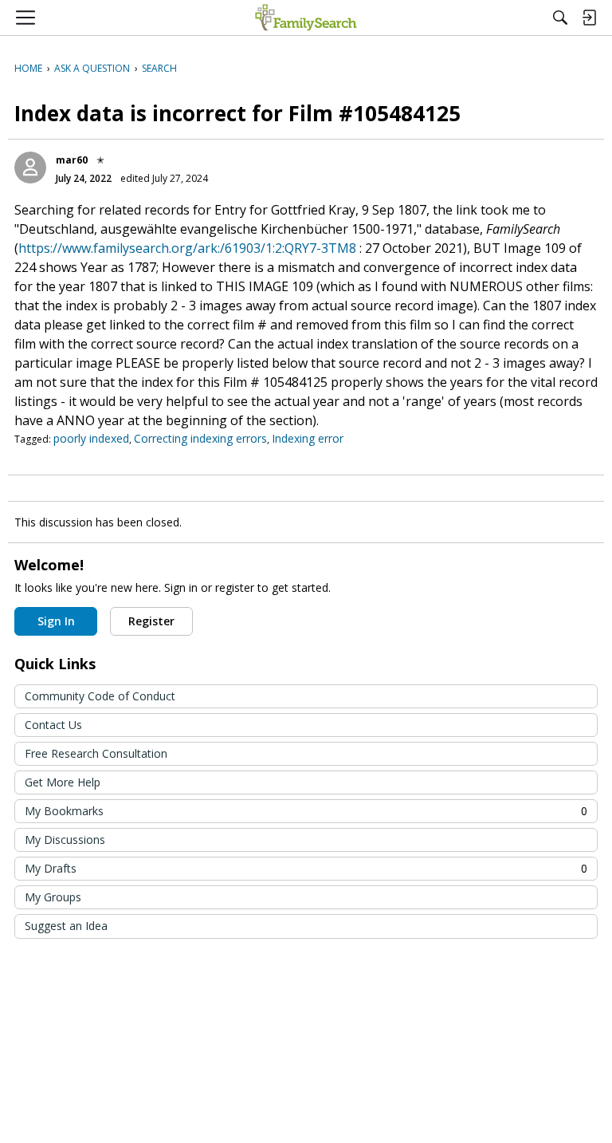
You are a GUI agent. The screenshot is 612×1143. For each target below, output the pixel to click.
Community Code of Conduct (100, 696)
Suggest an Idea (66, 925)
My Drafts (306, 868)
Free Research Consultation (96, 753)
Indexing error (307, 438)
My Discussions (65, 839)
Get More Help (62, 782)
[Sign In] (589, 17)
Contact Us (53, 724)
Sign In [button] (56, 621)
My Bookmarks (306, 810)
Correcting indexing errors (200, 438)
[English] (305, 17)
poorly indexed (91, 438)
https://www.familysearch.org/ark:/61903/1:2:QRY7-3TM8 (187, 248)
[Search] (560, 17)
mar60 (72, 160)
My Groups (53, 897)
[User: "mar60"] (30, 167)
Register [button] (151, 621)
